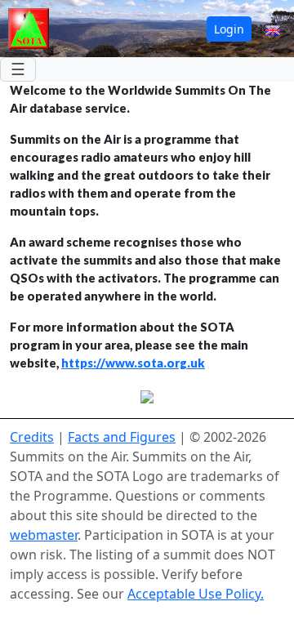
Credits (32, 437)
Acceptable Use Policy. (195, 594)
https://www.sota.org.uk (133, 363)
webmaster (44, 535)
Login (229, 29)
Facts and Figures (122, 437)
